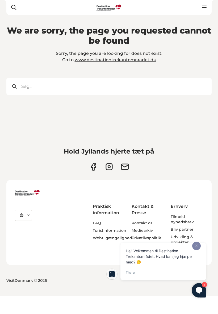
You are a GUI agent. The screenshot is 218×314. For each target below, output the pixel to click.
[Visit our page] (109, 166)
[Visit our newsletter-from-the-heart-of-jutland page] (124, 166)
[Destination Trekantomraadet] (27, 192)
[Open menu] (204, 7)
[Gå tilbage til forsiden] (109, 7)
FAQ (97, 223)
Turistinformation (109, 230)
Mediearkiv (142, 230)
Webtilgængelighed (112, 238)
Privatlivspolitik (146, 238)
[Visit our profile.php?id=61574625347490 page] (93, 166)
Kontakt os (142, 223)
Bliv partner (182, 229)
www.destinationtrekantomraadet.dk (115, 59)
